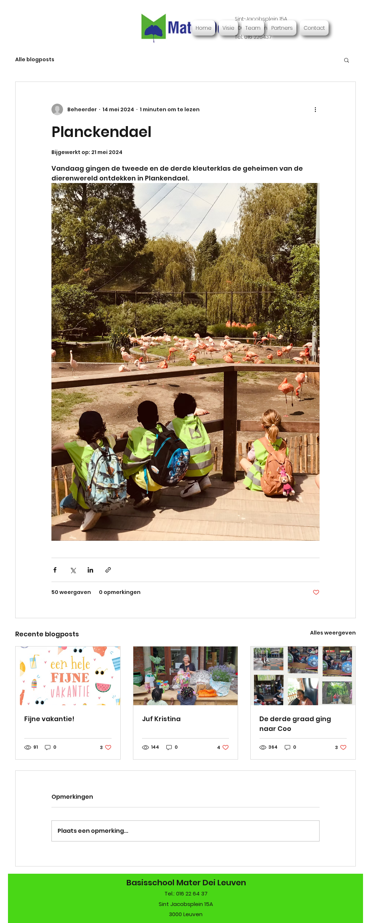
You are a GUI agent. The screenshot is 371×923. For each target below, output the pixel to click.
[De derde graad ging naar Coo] (303, 675)
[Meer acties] (315, 109)
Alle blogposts (34, 59)
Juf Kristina (161, 718)
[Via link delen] (108, 569)
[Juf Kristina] (185, 675)
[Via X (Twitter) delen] (72, 569)
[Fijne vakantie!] (68, 675)
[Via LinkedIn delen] (90, 569)
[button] (346, 60)
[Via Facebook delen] (54, 569)
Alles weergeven (333, 632)
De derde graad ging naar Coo (295, 723)
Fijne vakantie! (49, 718)
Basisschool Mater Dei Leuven (186, 882)
